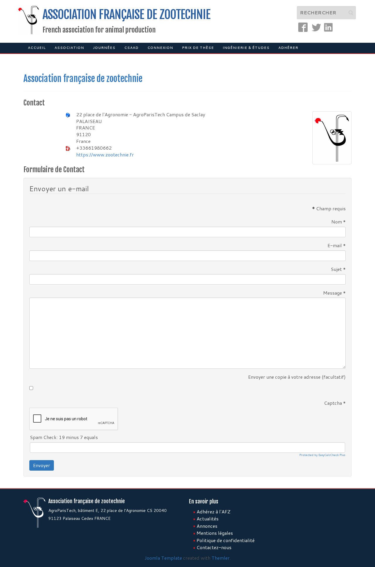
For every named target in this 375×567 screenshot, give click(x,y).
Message (334, 293)
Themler (221, 557)
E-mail (337, 245)
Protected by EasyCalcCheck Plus (322, 455)
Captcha (335, 403)
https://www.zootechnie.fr (105, 154)
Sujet (338, 269)
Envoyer (41, 465)
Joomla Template (163, 557)
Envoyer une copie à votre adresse (284, 377)
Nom (338, 221)
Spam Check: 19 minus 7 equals (64, 437)
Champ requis (329, 208)
